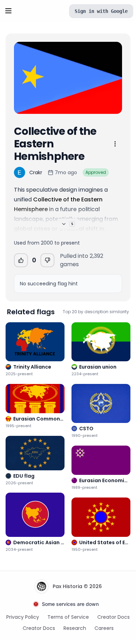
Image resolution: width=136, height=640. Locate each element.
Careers (104, 628)
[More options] (115, 144)
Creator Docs (113, 617)
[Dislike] (47, 260)
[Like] (21, 260)
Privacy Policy (22, 617)
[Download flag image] (112, 104)
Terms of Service (68, 617)
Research (74, 628)
